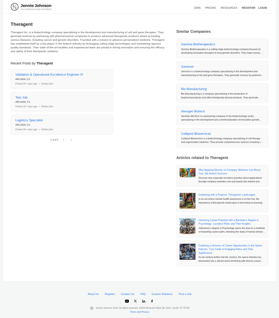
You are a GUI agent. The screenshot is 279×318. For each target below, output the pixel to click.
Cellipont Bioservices (196, 134)
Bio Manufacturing (194, 89)
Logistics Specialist (29, 120)
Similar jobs (47, 83)
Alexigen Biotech (193, 111)
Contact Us (127, 293)
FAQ (143, 293)
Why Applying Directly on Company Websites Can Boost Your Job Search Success (230, 171)
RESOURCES (229, 7)
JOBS (197, 7)
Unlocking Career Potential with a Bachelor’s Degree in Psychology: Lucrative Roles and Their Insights (229, 222)
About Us (93, 293)
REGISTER (248, 7)
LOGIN (262, 7)
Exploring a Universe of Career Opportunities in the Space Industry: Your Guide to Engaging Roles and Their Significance (230, 249)
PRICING (210, 7)
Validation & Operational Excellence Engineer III (49, 74)
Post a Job (185, 293)
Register (110, 293)
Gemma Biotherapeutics (198, 44)
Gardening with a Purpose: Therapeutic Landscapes (227, 194)
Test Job (21, 97)
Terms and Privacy (139, 312)
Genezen (187, 66)
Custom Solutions (162, 293)
